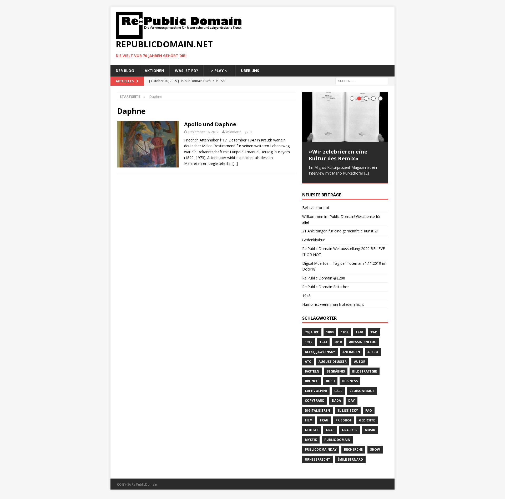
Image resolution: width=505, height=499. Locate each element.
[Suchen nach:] (361, 80)
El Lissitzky (347, 408)
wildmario (233, 131)
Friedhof (344, 418)
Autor (359, 360)
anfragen (351, 350)
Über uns (250, 70)
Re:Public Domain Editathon (326, 284)
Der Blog (125, 70)
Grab (330, 428)
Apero (372, 350)
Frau (324, 418)
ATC (308, 360)
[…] (235, 163)
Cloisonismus (362, 389)
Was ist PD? (186, 70)
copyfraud (315, 398)
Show (375, 447)
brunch (312, 379)
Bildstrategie (364, 369)
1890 (330, 330)
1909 (344, 330)
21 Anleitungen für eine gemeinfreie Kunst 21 (340, 229)
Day (351, 398)
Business (350, 379)
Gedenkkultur (313, 238)
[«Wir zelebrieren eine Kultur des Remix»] (345, 117)
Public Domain (337, 438)
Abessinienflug (362, 340)
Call (338, 389)
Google (312, 428)
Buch (330, 379)
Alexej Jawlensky (320, 350)
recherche (353, 447)
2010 (338, 340)
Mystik (311, 438)
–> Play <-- (219, 70)
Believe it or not (315, 205)
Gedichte (367, 418)
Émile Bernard (350, 457)
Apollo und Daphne (210, 124)
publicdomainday (321, 447)
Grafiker (349, 428)
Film (308, 418)
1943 (323, 340)
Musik (370, 428)
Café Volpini (316, 389)
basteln (312, 369)
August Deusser (333, 360)
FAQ (368, 408)
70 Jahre (312, 330)
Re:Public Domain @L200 (323, 276)
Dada (336, 398)
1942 (308, 340)
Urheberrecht (317, 457)
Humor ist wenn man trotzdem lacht (333, 302)
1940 (359, 330)
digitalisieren (317, 408)
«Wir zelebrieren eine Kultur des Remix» (338, 155)
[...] (366, 173)
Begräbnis (336, 369)
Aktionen (154, 70)
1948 (306, 293)
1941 (374, 330)
